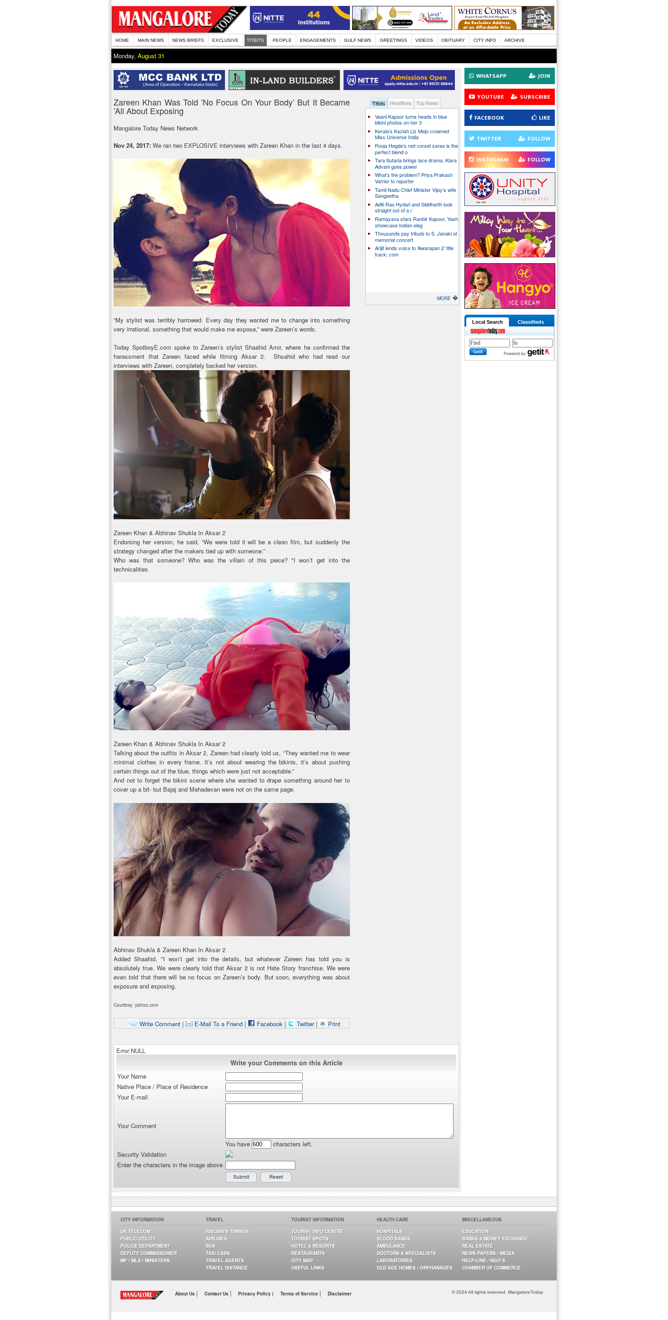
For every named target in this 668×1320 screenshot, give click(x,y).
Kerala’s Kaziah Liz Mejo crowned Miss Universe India (412, 134)
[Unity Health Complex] (509, 203)
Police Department (145, 1246)
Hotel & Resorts (313, 1246)
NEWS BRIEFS (188, 40)
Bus (210, 1246)
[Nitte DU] (401, 87)
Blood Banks (393, 1238)
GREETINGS (393, 40)
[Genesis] (504, 27)
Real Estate (477, 1246)
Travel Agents (225, 1260)
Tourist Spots (310, 1238)
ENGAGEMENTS (318, 40)
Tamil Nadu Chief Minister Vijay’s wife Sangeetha (415, 193)
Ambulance (391, 1246)
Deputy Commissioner (148, 1253)
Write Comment (159, 1023)
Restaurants (308, 1253)
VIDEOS (424, 40)
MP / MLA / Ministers (145, 1260)
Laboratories (395, 1260)
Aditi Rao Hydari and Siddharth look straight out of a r (414, 207)
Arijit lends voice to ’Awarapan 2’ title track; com (414, 251)
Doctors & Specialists (406, 1253)
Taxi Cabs (218, 1253)
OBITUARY (453, 40)
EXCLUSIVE (225, 40)
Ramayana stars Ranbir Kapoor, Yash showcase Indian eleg (416, 222)
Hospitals (390, 1231)
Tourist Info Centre (317, 1231)
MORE (444, 298)
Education (475, 1231)
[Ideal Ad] (509, 255)
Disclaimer (340, 1293)
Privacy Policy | (256, 1293)
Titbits (378, 103)
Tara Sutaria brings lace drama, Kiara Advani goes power (416, 163)
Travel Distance (227, 1268)
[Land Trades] (402, 27)
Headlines (401, 102)
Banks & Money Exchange (495, 1238)
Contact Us (217, 1293)
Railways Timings (227, 1231)
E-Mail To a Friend (218, 1023)
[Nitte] (300, 27)
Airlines (216, 1238)
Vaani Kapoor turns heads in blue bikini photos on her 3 (411, 119)
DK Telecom (135, 1231)
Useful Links (307, 1268)
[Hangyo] (509, 306)
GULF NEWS (357, 40)
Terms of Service (299, 1293)
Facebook (269, 1023)
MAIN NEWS (151, 40)
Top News (427, 102)
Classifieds (531, 322)
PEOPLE (282, 40)
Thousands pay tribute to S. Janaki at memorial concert (416, 236)
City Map (302, 1260)
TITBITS (255, 40)
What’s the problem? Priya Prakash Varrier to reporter (414, 178)
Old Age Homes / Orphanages (415, 1268)
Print (333, 1023)
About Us (185, 1293)
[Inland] (286, 87)
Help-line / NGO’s (483, 1260)
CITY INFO (485, 40)
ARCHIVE (514, 40)
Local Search (487, 322)
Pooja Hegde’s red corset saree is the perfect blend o (416, 149)
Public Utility (138, 1238)
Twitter (305, 1023)
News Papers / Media (488, 1253)
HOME (122, 40)
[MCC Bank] (171, 87)
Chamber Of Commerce (491, 1268)
